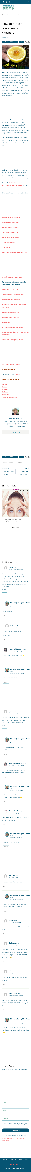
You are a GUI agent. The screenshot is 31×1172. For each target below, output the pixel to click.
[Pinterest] (9, 2)
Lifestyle (9, 15)
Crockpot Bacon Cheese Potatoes (13, 294)
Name (4, 1102)
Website (5, 1118)
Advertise (13, 1159)
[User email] (19, 432)
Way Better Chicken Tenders (23, 471)
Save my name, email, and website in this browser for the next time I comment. (15, 1124)
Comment (6, 1076)
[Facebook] (3, 2)
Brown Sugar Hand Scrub (10, 237)
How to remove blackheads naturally (12, 462)
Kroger (18, 374)
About (5, 1159)
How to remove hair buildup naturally (14, 252)
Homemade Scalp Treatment (8, 471)
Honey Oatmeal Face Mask (11, 227)
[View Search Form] (28, 2)
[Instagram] (6, 2)
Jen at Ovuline (14, 811)
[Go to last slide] (4, 507)
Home (3, 15)
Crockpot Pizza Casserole (10, 312)
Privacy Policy (23, 1159)
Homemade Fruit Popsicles (11, 299)
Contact (15, 1162)
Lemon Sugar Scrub (8, 242)
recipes (13, 424)
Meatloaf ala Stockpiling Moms (12, 340)
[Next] (27, 507)
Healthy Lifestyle (17, 15)
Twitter (4, 387)
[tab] (12, 527)
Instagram (5, 394)
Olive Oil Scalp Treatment (10, 232)
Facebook (5, 384)
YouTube (5, 392)
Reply (4, 593)
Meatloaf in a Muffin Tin (10, 289)
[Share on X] (15, 42)
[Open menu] (27, 7)
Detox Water (6, 322)
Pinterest (5, 389)
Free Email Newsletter (9, 397)
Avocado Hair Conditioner (10, 222)
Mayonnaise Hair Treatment (11, 217)
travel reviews (19, 424)
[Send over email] (21, 42)
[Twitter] (15, 432)
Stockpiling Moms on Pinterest (12, 185)
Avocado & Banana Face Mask (12, 277)
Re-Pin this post (14, 183)
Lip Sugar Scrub (7, 247)
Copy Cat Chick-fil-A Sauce (11, 364)
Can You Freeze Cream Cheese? (12, 327)
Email (4, 1110)
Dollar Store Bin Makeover (10, 317)
